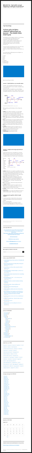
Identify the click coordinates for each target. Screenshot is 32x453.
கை (11, 364)
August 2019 (6, 403)
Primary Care (7, 325)
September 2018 (6, 406)
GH (22, 345)
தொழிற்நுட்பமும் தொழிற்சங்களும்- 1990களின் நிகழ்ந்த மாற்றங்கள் (13, 298)
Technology (6, 334)
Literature (5, 332)
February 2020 (6, 402)
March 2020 (6, 401)
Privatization (6, 357)
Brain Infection (8, 318)
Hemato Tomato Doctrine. (8, 348)
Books (5, 345)
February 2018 (6, 410)
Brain (6, 317)
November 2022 (6, 384)
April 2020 (5, 400)
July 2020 (5, 396)
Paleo (12, 353)
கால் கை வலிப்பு (6, 364)
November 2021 (6, 387)
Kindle (14, 350)
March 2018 (6, 409)
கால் (19, 362)
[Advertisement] (16, 18)
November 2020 (6, 394)
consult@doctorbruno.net (13, 243)
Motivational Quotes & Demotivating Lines (11, 286)
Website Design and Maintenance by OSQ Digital (11, 445)
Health (5, 316)
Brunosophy (6, 312)
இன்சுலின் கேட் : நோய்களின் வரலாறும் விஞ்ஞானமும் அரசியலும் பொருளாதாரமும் (13, 5)
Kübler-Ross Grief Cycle (8, 352)
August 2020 (6, 395)
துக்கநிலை (21, 364)
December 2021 (6, 386)
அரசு (5, 360)
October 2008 (6, 414)
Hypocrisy (6, 350)
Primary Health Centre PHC (10, 326)
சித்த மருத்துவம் (15, 364)
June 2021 (5, 392)
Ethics (5, 315)
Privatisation (15, 355)
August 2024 (6, 380)
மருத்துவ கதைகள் (7, 367)
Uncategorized (6, 337)
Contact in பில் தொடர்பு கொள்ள (13, 241)
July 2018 (5, 407)
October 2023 (6, 381)
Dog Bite (18, 345)
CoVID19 (6, 323)
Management (6, 333)
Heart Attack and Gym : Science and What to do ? (12, 284)
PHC (15, 353)
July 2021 (5, 391)
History (15, 348)
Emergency (7, 324)
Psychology (12, 357)
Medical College (7, 353)
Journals (10, 350)
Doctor (14, 345)
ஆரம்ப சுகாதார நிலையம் (7, 362)
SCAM (20, 357)
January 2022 (6, 385)
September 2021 (6, 388)
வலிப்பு (17, 367)
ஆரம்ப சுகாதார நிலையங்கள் (11, 360)
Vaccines (6, 330)
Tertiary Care (7, 327)
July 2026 (5, 376)
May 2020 (5, 399)
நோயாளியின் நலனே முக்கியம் (8, 300)
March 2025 (6, 378)
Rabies (7, 331)
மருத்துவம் (13, 367)
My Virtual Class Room (13, 236)
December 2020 (6, 393)
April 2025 (5, 377)
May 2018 (5, 408)
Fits (6, 319)
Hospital (20, 348)
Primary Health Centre (8, 355)
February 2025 (6, 379)
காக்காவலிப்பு (14, 362)
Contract (9, 345)
